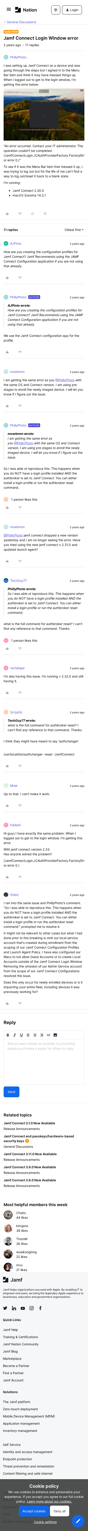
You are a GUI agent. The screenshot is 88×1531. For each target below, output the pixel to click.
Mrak (14, 785)
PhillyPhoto (18, 57)
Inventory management (20, 1431)
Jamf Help (10, 1330)
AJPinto (15, 243)
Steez (14, 895)
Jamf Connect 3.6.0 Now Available (30, 1180)
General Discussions (21, 22)
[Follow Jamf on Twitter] (5, 1308)
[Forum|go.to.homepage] (26, 10)
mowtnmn (17, 372)
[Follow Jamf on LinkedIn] (14, 1308)
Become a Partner (16, 1366)
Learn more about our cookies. (49, 1501)
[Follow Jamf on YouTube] (23, 1308)
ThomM (21, 1239)
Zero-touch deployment (20, 1409)
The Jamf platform (16, 1402)
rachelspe (17, 668)
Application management (21, 1423)
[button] (9, 11)
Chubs (21, 1213)
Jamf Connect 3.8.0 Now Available (30, 1167)
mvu (19, 1265)
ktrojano (22, 1226)
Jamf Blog (10, 1351)
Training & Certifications (20, 1337)
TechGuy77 (18, 580)
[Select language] (55, 9)
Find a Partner (13, 1373)
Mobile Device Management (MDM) (29, 1416)
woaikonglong (26, 1252)
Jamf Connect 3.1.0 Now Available (29, 1123)
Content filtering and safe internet (28, 1473)
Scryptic (16, 712)
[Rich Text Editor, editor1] (44, 1061)
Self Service (12, 1445)
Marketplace (12, 1358)
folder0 (15, 825)
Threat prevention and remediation (28, 1466)
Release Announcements (22, 1129)
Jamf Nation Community (21, 1344)
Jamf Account (13, 1380)
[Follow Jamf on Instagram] (31, 1308)
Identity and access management (27, 1452)
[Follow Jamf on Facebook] (40, 1308)
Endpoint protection (17, 1459)
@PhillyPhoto (64, 380)
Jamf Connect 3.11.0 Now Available (30, 1154)
